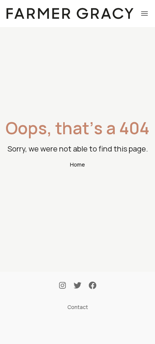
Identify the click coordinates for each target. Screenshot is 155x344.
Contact (77, 307)
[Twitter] (77, 286)
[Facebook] (92, 286)
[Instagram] (62, 286)
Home (77, 164)
